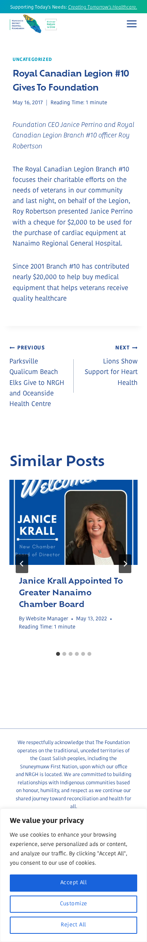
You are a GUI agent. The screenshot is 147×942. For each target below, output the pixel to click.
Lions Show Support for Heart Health (111, 365)
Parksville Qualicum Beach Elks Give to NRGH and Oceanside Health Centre (36, 376)
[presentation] (73, 522)
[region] (73, 875)
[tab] (58, 654)
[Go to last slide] (22, 563)
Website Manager (47, 618)
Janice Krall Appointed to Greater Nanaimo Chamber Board (71, 592)
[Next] (125, 563)
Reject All (73, 925)
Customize (73, 904)
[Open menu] (132, 24)
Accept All (73, 883)
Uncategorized (32, 59)
